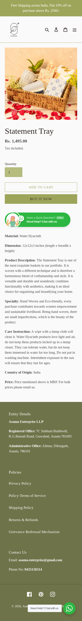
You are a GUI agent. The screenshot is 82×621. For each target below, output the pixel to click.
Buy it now (41, 199)
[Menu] (74, 29)
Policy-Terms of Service (27, 496)
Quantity (11, 164)
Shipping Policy (21, 508)
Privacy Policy (20, 483)
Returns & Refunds (23, 520)
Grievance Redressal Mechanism (34, 532)
